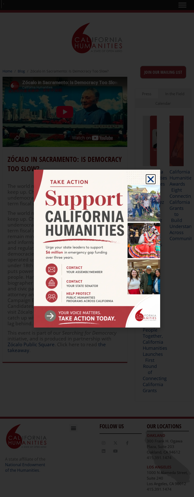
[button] (150, 179)
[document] (97, 248)
